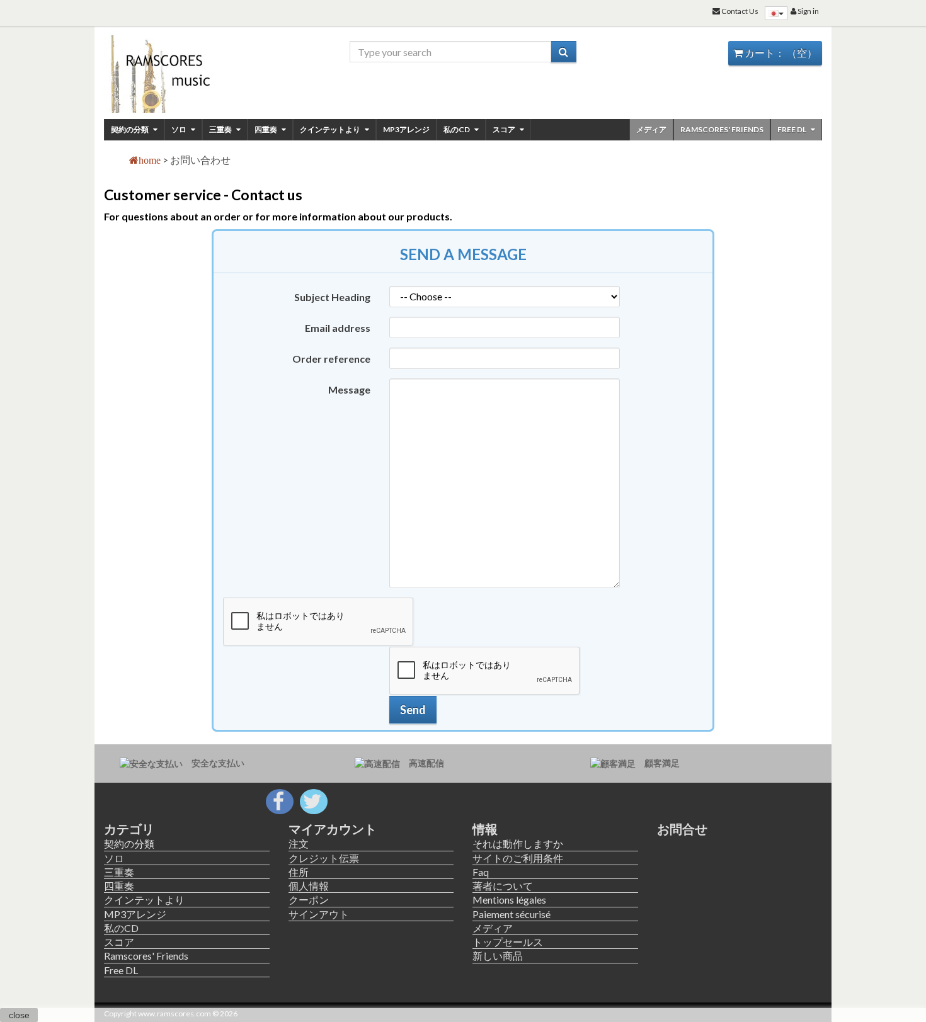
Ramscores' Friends (721, 129)
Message (349, 389)
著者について (502, 886)
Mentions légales (509, 900)
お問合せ (682, 828)
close (19, 1015)
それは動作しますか (517, 843)
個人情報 (309, 886)
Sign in (807, 11)
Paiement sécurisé (511, 914)
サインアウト (319, 914)
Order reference (331, 359)
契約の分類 (130, 129)
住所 (299, 872)
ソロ (179, 129)
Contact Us (739, 11)
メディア (651, 129)
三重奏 (221, 129)
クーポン (309, 900)
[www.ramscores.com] (187, 70)
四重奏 (266, 129)
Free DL (792, 129)
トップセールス (507, 942)
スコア (505, 129)
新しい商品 (497, 956)
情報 (485, 828)
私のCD (457, 129)
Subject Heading (332, 297)
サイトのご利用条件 (517, 858)
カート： (780, 53)
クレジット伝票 (324, 858)
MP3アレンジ (406, 129)
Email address (337, 328)
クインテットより (331, 129)
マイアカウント (333, 828)
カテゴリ (129, 828)
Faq (480, 872)
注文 (299, 843)
